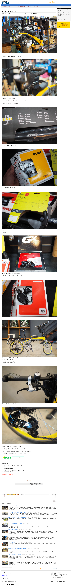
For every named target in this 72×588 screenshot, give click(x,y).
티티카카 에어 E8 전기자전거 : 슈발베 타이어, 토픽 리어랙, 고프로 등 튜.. (63, 12)
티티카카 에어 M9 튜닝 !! (62, 19)
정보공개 (66, 574)
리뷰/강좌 (6, 503)
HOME (3, 503)
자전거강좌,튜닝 (11, 503)
